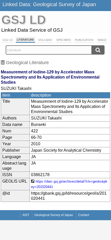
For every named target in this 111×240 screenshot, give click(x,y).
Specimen (63, 39)
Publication (84, 39)
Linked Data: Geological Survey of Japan (49, 4)
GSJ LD (8, 39)
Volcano (45, 39)
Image (102, 39)
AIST (25, 215)
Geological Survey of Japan (53, 215)
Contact (83, 215)
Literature (25, 39)
